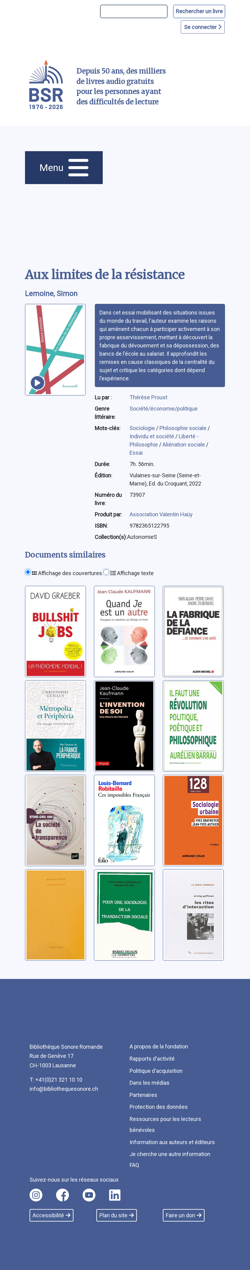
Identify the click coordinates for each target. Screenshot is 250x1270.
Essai (136, 453)
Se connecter (201, 27)
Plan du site (113, 1215)
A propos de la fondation (159, 1046)
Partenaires (143, 1095)
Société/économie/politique (164, 408)
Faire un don (180, 1215)
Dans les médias (150, 1083)
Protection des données (159, 1107)
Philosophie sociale (183, 428)
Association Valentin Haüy (161, 514)
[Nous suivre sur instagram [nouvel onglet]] (36, 1195)
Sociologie (143, 428)
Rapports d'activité (152, 1058)
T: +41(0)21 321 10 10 (56, 1079)
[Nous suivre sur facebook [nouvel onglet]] (62, 1195)
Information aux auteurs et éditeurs (172, 1142)
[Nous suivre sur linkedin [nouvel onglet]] (114, 1195)
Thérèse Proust (148, 397)
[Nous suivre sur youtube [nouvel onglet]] (89, 1195)
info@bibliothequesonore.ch (64, 1089)
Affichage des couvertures (69, 573)
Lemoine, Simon (51, 293)
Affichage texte (135, 573)
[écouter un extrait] (37, 382)
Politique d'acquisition (156, 1071)
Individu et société (152, 436)
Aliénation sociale (184, 444)
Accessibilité (48, 1215)
